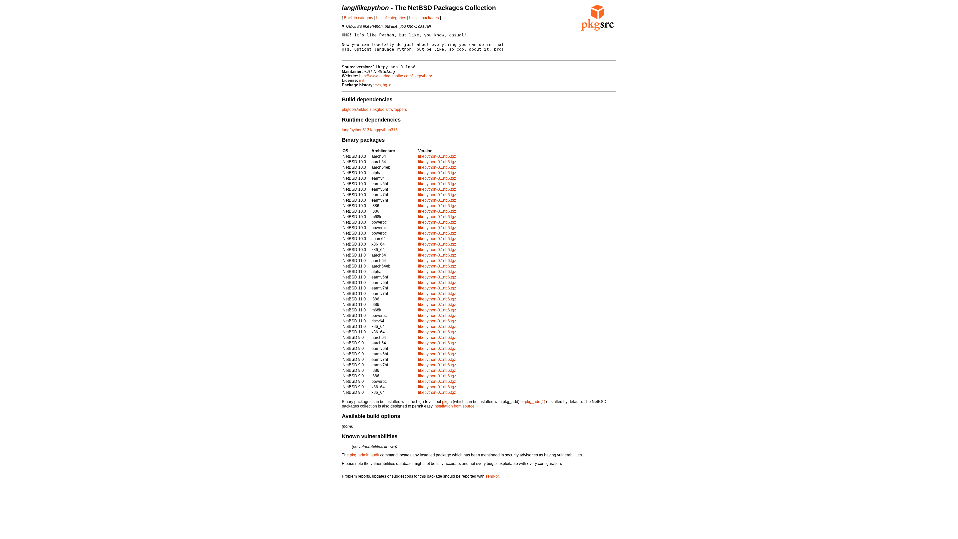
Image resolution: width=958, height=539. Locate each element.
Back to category (358, 18)
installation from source (454, 406)
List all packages (424, 18)
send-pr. (492, 476)
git (391, 85)
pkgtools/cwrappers (389, 109)
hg (385, 85)
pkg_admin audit (364, 455)
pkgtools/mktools (356, 109)
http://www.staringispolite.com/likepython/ (395, 76)
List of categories (391, 18)
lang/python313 (355, 130)
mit (361, 80)
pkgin (447, 402)
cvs (378, 85)
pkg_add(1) (535, 402)
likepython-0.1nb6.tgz (437, 156)
